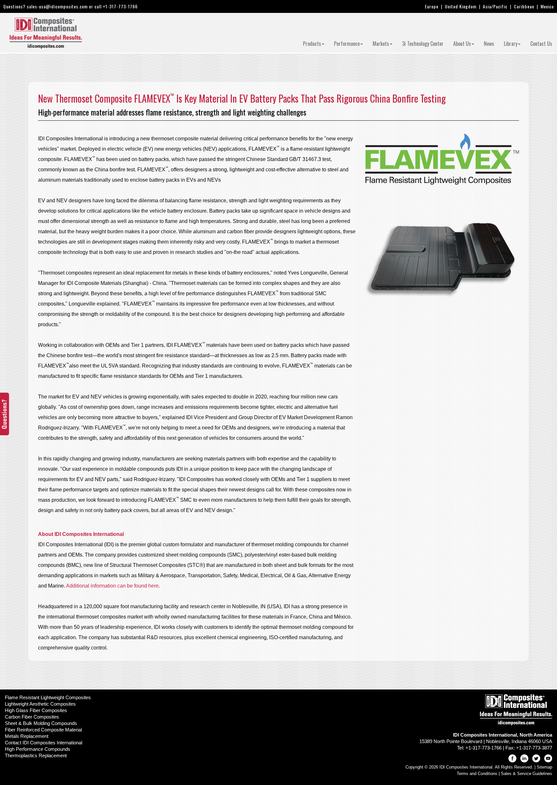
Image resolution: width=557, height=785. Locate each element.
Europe (431, 6)
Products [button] (312, 43)
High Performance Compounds (37, 749)
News (489, 43)
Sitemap (544, 767)
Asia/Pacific (495, 6)
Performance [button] (347, 43)
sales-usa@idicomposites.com (57, 6)
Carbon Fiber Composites (32, 717)
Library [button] (510, 43)
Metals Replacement (26, 736)
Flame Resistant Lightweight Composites (48, 697)
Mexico (547, 6)
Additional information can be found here (112, 586)
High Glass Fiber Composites (36, 710)
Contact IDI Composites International (43, 742)
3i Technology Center (423, 43)
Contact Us (541, 43)
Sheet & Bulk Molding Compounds (41, 723)
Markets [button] (381, 43)
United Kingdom (460, 6)
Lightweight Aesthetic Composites (40, 704)
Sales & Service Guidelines (526, 773)
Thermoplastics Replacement (36, 755)
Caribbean (524, 6)
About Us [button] (462, 43)
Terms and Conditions (477, 773)
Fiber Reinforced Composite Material (43, 729)
